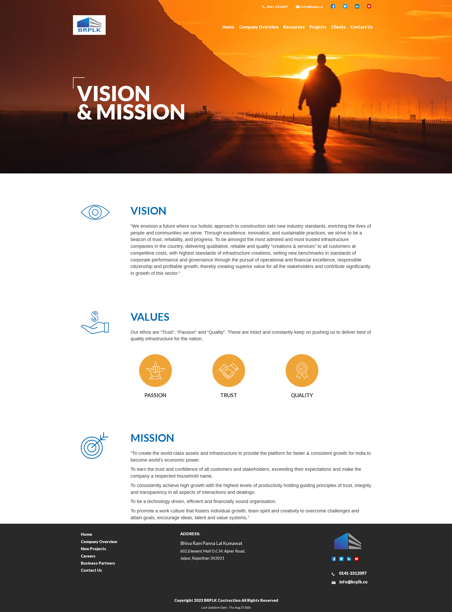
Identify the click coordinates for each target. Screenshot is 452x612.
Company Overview (259, 26)
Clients (338, 26)
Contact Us (361, 26)
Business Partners (98, 563)
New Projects (93, 548)
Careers (88, 556)
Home (228, 26)
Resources (294, 26)
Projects (317, 26)
